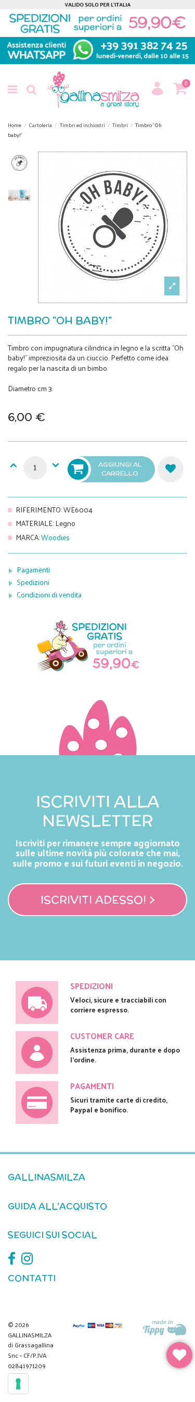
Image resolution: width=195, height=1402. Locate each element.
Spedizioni (33, 582)
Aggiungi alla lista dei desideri (171, 469)
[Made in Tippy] (165, 1328)
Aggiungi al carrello (120, 469)
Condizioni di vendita (49, 594)
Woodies (55, 537)
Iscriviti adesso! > (98, 899)
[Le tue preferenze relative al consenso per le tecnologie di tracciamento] (18, 1384)
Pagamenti (33, 569)
